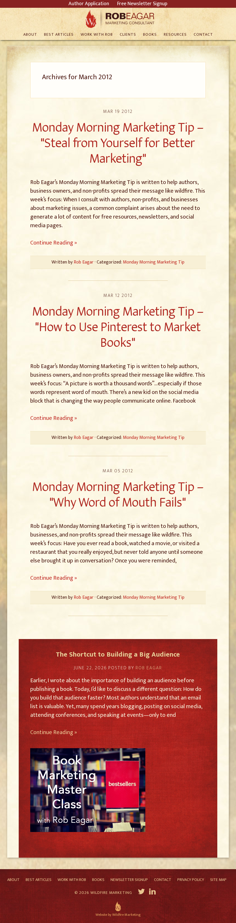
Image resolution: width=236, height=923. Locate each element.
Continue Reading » (53, 243)
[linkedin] (153, 892)
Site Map (218, 879)
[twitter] (141, 892)
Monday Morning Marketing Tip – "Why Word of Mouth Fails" (118, 494)
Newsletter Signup (129, 879)
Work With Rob (72, 879)
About (13, 879)
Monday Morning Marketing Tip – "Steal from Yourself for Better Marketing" (118, 143)
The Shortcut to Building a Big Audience (118, 654)
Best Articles (39, 879)
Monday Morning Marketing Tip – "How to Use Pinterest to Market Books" (118, 327)
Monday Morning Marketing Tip (153, 262)
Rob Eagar (118, 19)
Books (98, 879)
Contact (162, 879)
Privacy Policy (190, 879)
